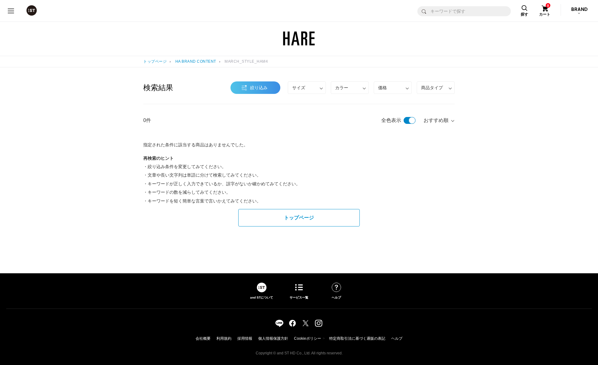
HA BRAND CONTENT (195, 61)
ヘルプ (396, 338)
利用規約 (223, 338)
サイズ (298, 87)
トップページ (155, 61)
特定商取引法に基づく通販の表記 (357, 338)
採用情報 (244, 338)
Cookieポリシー (307, 338)
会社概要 (203, 338)
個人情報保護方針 (273, 338)
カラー (341, 87)
